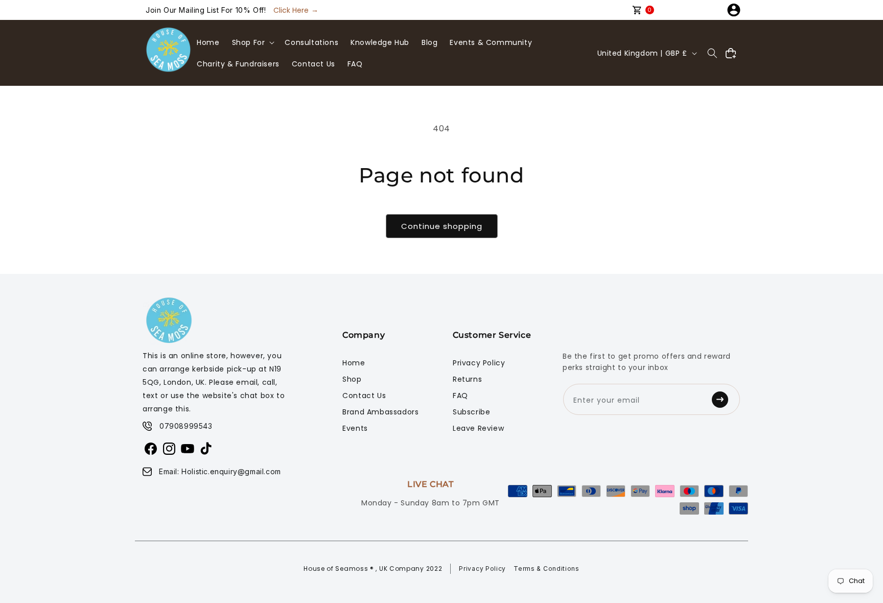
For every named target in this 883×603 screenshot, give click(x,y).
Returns (467, 379)
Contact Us (364, 395)
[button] (252, 42)
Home (353, 363)
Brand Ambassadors (380, 412)
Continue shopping (441, 226)
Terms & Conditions (546, 568)
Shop (351, 379)
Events (355, 428)
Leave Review (478, 428)
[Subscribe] (723, 399)
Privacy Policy (479, 363)
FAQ (460, 395)
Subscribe (471, 412)
